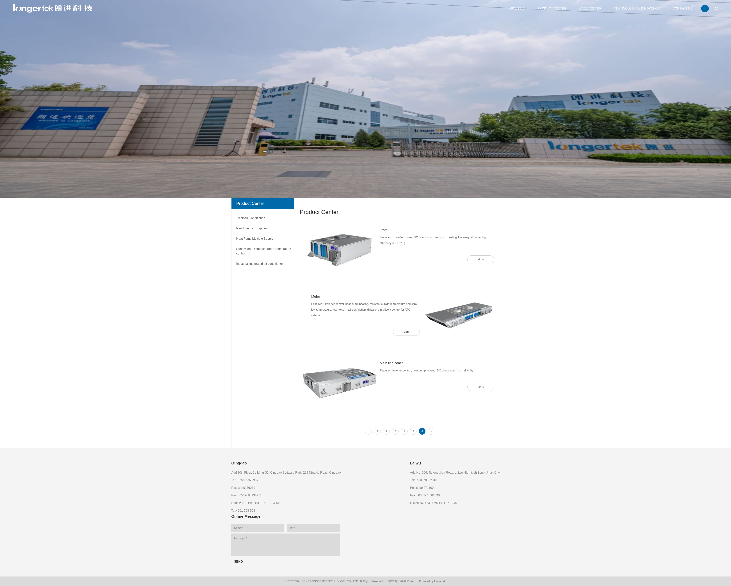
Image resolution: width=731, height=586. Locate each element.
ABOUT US (517, 8)
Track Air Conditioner (250, 218)
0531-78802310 (426, 480)
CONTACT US (683, 8)
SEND (238, 561)
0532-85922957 (247, 480)
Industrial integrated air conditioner (259, 263)
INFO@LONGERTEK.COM (260, 503)
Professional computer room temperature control (263, 251)
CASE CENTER (590, 8)
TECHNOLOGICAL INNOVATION (637, 8)
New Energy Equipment (252, 228)
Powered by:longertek (432, 581)
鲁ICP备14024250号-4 (401, 581)
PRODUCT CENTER (552, 8)
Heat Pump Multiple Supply (254, 238)
